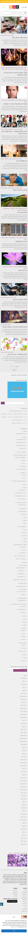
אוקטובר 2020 (23, 738)
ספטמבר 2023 (23, 696)
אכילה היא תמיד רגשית (20, 190)
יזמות (25, 538)
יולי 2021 (24, 720)
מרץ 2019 (24, 774)
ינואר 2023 (23, 702)
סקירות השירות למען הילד (14, 411)
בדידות (23, 648)
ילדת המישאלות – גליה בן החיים (17, 354)
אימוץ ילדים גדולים (21, 439)
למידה (24, 541)
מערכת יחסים (24, 210)
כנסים (15, 129)
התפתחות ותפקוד (21, 609)
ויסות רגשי (24, 514)
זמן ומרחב (23, 547)
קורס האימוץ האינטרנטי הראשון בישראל (15, 327)
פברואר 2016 (23, 814)
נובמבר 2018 (23, 780)
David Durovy (20, 576)
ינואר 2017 (23, 795)
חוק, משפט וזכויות (22, 526)
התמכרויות (22, 466)
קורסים (2, 324)
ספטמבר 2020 (23, 741)
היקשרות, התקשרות (19, 69)
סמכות (24, 622)
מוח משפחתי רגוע (21, 161)
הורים (17, 237)
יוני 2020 (24, 747)
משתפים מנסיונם (11, 100)
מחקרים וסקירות (22, 583)
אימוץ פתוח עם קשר (21, 442)
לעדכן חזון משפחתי (21, 241)
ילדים (24, 478)
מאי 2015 (24, 826)
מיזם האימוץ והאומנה (8, 129)
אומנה (12, 35)
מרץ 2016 (24, 811)
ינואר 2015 (23, 835)
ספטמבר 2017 (23, 789)
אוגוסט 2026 (23, 678)
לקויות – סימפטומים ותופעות (20, 544)
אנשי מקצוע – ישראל (21, 452)
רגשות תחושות (23, 643)
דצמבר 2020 (23, 732)
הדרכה (25, 69)
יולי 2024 (24, 687)
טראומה (2, 158)
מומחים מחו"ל (5, 266)
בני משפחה (13, 187)
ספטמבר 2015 (23, 820)
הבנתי (14, 930)
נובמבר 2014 (23, 841)
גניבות (23, 463)
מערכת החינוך (8, 69)
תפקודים (23, 612)
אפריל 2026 (23, 684)
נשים (25, 619)
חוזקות (24, 520)
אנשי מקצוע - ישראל (9, 67)
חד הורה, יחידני (21, 498)
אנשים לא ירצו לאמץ (16, 420)
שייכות (25, 239)
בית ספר (2, 67)
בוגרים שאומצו (21, 100)
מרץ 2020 (24, 753)
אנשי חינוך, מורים (17, 67)
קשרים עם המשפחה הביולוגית (18, 481)
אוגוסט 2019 (23, 765)
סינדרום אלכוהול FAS (20, 555)
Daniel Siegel (20, 573)
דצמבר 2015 (23, 817)
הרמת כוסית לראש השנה (19, 37)
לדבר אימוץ (22, 448)
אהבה (20, 158)
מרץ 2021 (24, 726)
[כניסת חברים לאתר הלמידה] (17, 397)
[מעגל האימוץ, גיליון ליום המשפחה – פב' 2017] (17, 866)
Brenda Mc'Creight (22, 266)
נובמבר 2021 (23, 714)
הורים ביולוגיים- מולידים (20, 493)
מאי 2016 (24, 804)
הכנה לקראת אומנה (21, 433)
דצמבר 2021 (23, 711)
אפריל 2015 (23, 829)
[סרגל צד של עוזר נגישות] (1, 904)
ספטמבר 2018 (23, 783)
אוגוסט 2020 (23, 744)
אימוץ (9, 35)
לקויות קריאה (22, 552)
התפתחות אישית (6, 208)
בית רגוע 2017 (22, 270)
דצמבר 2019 (23, 759)
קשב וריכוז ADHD (20, 558)
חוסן (25, 523)
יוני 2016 (24, 801)
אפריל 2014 (23, 844)
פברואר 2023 (23, 699)
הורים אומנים (22, 490)
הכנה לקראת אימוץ (21, 445)
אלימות (23, 460)
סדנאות (5, 35)
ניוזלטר (6, 237)
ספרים (2, 352)
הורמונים (14, 158)
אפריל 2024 (23, 693)
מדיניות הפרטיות (14, 927)
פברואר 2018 (23, 786)
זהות (16, 100)
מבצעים (24, 562)
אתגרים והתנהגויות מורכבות (20, 455)
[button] (24, 7)
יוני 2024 (24, 690)
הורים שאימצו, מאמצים (20, 496)
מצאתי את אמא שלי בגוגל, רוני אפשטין (15, 104)
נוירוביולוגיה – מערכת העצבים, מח (19, 604)
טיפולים (6, 158)
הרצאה (13, 69)
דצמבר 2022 (23, 705)
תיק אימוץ (24, 660)
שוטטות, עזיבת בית (21, 469)
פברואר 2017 (23, 792)
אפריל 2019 (23, 771)
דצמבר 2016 (23, 798)
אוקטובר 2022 (23, 708)
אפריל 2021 (23, 723)
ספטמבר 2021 (23, 717)
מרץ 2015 (24, 832)
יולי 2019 (24, 768)
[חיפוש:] (16, 403)
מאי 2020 (24, 750)
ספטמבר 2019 (23, 762)
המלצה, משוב (23, 508)
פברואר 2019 (23, 777)
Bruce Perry (20, 570)
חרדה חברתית (22, 651)
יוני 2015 (24, 823)
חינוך (25, 529)
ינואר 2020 (23, 756)
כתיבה (23, 550)
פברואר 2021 (23, 729)
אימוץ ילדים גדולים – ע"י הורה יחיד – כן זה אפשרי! (11, 414)
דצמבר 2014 (23, 838)
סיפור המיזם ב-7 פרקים (20, 299)
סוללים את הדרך (22, 212)
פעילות (2, 35)
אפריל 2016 (23, 807)
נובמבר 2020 (23, 735)
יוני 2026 (24, 681)
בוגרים (23, 475)
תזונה (2, 187)
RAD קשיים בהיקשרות (20, 457)
